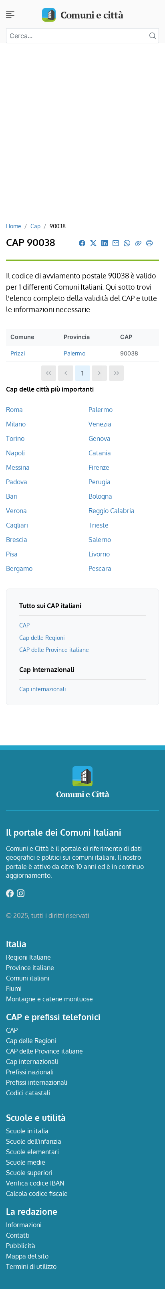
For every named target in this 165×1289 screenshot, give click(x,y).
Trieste (99, 525)
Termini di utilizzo (31, 1267)
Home (13, 225)
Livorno (99, 554)
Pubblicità (20, 1246)
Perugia (100, 482)
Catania (100, 453)
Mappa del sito (27, 1256)
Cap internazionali (42, 689)
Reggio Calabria (112, 511)
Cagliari (17, 525)
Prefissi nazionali (30, 1072)
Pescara (100, 568)
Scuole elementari (32, 1152)
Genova (100, 438)
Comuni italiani (27, 978)
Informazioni (24, 1225)
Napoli (15, 453)
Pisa (12, 554)
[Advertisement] (82, 135)
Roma (14, 410)
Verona (16, 511)
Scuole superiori (29, 1173)
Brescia (16, 540)
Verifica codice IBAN (35, 1183)
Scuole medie (25, 1162)
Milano (16, 424)
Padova (16, 482)
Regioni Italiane (28, 957)
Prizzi (17, 353)
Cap (35, 225)
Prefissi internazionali (36, 1082)
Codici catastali (28, 1093)
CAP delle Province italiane (54, 649)
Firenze (99, 467)
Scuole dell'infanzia (33, 1141)
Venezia (100, 424)
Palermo (75, 353)
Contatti (18, 1235)
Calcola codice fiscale (37, 1194)
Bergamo (19, 568)
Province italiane (30, 968)
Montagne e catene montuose (49, 999)
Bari (12, 496)
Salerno (100, 540)
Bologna (100, 496)
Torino (15, 438)
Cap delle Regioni (42, 637)
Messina (18, 467)
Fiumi (14, 989)
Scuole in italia (27, 1131)
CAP (24, 625)
